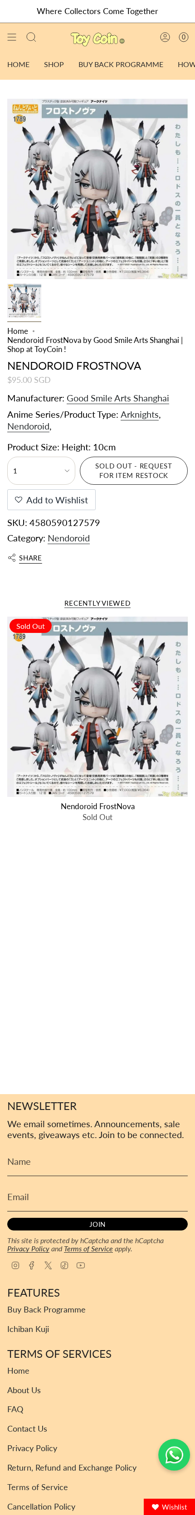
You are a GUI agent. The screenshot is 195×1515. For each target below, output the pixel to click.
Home (17, 331)
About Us (24, 1390)
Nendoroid (28, 425)
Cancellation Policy (41, 1506)
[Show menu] (12, 37)
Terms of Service (88, 1248)
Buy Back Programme (46, 1309)
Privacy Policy (28, 1248)
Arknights (140, 414)
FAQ (15, 1409)
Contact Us (27, 1428)
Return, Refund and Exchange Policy (71, 1467)
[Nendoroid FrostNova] (97, 707)
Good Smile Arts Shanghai (118, 397)
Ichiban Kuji (28, 1329)
